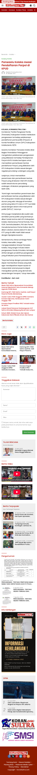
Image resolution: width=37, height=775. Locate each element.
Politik (9, 59)
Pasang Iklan (9, 765)
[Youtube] (24, 756)
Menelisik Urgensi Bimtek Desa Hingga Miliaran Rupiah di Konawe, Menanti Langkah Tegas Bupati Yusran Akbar (24, 451)
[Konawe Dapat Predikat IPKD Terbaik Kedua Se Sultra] (27, 359)
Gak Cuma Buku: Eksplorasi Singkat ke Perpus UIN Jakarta (19, 703)
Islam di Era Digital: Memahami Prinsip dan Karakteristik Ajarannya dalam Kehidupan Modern (21, 711)
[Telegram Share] (29, 327)
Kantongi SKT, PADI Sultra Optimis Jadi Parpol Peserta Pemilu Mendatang (18, 293)
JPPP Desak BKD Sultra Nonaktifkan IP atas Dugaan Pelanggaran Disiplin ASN (23, 543)
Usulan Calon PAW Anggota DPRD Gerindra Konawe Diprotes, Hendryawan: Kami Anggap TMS (18, 299)
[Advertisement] (18, 31)
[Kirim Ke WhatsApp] (33, 327)
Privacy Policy (14, 767)
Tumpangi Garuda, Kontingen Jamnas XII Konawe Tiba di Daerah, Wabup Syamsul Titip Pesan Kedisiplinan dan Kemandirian (24, 525)
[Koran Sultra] (15, 5)
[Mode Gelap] (31, 5)
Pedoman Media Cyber (24, 765)
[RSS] (28, 756)
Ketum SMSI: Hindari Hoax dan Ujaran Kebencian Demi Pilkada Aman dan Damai (17, 314)
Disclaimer (25, 767)
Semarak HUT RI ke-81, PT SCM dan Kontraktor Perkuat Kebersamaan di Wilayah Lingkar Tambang (24, 534)
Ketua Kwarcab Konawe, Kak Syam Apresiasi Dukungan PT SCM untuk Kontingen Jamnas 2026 (24, 515)
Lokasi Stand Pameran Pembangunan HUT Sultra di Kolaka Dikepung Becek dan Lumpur (18, 309)
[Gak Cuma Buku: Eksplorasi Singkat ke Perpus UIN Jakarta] (18, 690)
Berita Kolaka (8, 320)
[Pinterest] (16, 756)
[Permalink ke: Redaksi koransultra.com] (3, 73)
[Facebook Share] (17, 327)
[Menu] (3, 5)
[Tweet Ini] (21, 327)
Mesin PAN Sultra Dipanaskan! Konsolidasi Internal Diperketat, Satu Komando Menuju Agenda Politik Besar (17, 287)
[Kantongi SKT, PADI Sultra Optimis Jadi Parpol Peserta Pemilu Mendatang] (27, 340)
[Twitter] (13, 756)
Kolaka (4, 59)
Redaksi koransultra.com (14, 72)
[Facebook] (9, 756)
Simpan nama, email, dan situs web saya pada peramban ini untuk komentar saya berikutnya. (17, 424)
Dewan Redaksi (24, 762)
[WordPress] (20, 756)
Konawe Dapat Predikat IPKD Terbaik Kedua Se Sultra (18, 304)
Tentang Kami (11, 762)
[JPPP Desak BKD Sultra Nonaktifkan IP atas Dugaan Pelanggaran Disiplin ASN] (8, 544)
